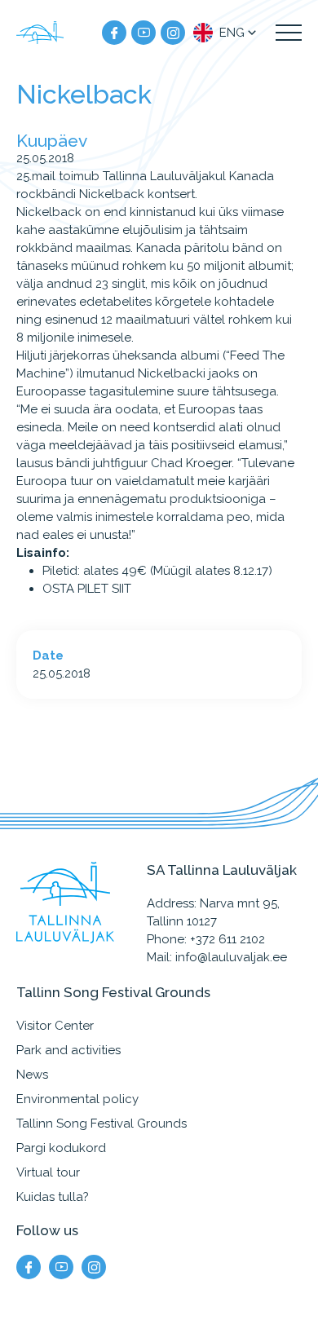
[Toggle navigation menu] (289, 33)
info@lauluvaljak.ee (231, 957)
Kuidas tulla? (52, 1197)
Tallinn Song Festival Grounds (101, 1123)
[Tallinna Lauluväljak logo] (40, 33)
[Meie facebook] (114, 32)
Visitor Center (55, 1025)
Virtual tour (48, 1172)
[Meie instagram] (173, 32)
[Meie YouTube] (143, 32)
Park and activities (68, 1050)
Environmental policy (77, 1099)
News (32, 1074)
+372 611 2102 (227, 939)
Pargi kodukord (61, 1148)
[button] (226, 32)
